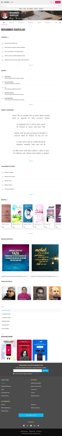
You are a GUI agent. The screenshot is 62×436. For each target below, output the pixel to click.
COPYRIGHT (39, 431)
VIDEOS (36, 8)
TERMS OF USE (32, 431)
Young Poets (5, 325)
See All (31, 65)
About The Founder (36, 386)
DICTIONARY (30, 8)
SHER (24, 8)
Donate (52, 2)
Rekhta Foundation (36, 383)
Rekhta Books (4, 410)
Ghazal (21, 22)
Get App (58, 2)
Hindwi (3, 404)
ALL (4, 22)
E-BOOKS (41, 8)
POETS (20, 8)
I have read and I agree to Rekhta (27, 373)
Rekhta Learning (35, 407)
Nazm (30, 22)
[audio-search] (59, 6)
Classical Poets (6, 317)
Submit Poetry (5, 395)
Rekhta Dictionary (6, 407)
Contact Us (34, 389)
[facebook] (24, 425)
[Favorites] (22, 13)
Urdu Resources (5, 392)
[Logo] (7, 2)
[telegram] (38, 425)
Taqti (2, 389)
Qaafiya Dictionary (6, 386)
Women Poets (6, 321)
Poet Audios (5, 328)
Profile (11, 22)
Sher (39, 22)
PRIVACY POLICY (24, 431)
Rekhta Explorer (35, 395)
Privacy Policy (35, 373)
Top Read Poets (6, 314)
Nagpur (19, 18)
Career (33, 392)
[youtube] (31, 425)
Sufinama (33, 404)
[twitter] (27, 425)
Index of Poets (6, 310)
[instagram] (34, 425)
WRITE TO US (32, 415)
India (22, 18)
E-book (48, 22)
